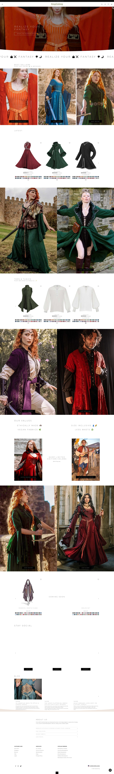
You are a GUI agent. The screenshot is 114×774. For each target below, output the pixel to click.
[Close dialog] (79, 373)
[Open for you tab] (110, 770)
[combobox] (37, 390)
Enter (61, 390)
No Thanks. (49, 396)
